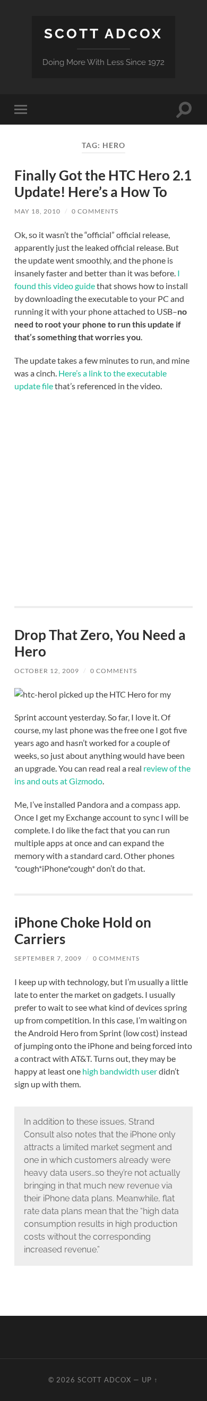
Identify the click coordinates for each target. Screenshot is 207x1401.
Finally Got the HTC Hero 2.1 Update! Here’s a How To (103, 184)
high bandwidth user (119, 1071)
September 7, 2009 (48, 958)
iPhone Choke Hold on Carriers (82, 931)
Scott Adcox (103, 33)
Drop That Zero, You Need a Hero (100, 643)
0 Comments (95, 211)
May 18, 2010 (37, 211)
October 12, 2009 (46, 671)
